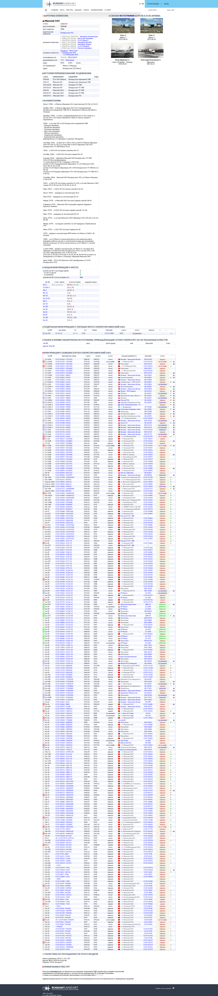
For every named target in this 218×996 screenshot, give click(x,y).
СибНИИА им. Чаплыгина (132, 784)
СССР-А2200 (60, 888)
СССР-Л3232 (60, 845)
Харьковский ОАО (129, 818)
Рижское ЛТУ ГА (129, 672)
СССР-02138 (60, 529)
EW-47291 (148, 697)
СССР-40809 (60, 620)
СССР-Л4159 (60, 781)
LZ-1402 (148, 597)
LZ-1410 (148, 636)
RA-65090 (148, 416)
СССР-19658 (60, 715)
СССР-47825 (60, 700)
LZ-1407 (148, 629)
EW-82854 (148, 611)
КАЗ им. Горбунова (127, 473)
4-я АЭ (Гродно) (83, 46)
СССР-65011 (60, 393)
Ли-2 (45, 290)
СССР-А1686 (60, 881)
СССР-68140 (60, 833)
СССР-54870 (60, 813)
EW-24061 (148, 722)
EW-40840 (148, 622)
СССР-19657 (60, 713)
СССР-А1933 (60, 847)
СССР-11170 (60, 670)
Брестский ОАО (128, 899)
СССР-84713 (60, 793)
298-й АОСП (72, 57)
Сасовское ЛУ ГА (129, 906)
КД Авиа (123, 393)
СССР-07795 (60, 604)
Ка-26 (45, 312)
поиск (86, 10)
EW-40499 (148, 661)
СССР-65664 (60, 359)
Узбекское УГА (128, 829)
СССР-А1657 (148, 858)
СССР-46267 (60, 684)
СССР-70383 (60, 591)
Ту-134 (45, 317)
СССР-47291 (60, 697)
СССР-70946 (60, 527)
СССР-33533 (60, 663)
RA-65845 (148, 382)
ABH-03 (148, 604)
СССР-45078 (60, 464)
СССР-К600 (148, 920)
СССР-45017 (60, 439)
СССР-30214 (60, 752)
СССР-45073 (60, 459)
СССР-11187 (60, 677)
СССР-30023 (60, 759)
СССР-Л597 (60, 874)
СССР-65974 (60, 373)
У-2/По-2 (46, 287)
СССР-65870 (60, 386)
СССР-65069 (60, 407)
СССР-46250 (60, 681)
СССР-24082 (60, 727)
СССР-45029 (60, 443)
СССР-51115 (60, 790)
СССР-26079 (60, 706)
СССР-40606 (60, 656)
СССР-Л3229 (60, 843)
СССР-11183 (60, 675)
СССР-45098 (60, 461)
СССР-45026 (60, 441)
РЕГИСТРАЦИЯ (153, 4)
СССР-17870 (60, 645)
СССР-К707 (60, 917)
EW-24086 (148, 729)
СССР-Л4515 (60, 788)
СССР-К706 (60, 933)
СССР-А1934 (60, 895)
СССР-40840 (60, 622)
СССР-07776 (60, 602)
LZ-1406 (148, 613)
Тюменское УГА (128, 824)
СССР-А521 (60, 856)
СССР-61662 (60, 502)
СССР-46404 (60, 690)
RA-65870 (148, 386)
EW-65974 (148, 373)
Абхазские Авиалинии (128, 604)
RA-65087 (148, 414)
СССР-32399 (60, 570)
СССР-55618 (60, 532)
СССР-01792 (60, 575)
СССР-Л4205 (60, 784)
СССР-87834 (60, 473)
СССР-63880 (60, 802)
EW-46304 (148, 695)
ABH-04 (148, 616)
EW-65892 (148, 389)
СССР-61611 (60, 479)
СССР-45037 (60, 445)
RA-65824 (148, 377)
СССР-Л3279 (60, 852)
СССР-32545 (60, 573)
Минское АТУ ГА (129, 591)
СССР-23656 (60, 543)
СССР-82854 (60, 611)
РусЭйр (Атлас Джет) (128, 414)
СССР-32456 (60, 568)
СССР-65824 (60, 377)
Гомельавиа (125, 364)
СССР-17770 (60, 829)
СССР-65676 (60, 364)
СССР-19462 (60, 738)
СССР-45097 (60, 457)
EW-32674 (148, 652)
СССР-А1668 (148, 836)
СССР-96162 (60, 557)
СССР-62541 (60, 625)
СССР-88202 (60, 475)
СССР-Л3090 (60, 877)
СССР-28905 (60, 541)
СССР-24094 (60, 731)
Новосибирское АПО (130, 457)
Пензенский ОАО (129, 886)
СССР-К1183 (60, 911)
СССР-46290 (60, 686)
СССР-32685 (60, 654)
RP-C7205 (148, 688)
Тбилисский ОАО (129, 371)
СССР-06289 (60, 552)
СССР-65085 (60, 411)
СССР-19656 (60, 745)
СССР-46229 (60, 679)
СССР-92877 (60, 550)
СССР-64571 (60, 770)
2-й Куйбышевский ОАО (131, 847)
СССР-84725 (60, 641)
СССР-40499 (60, 661)
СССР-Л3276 (60, 849)
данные (78, 10)
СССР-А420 (148, 886)
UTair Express (127, 684)
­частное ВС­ (122, 720)
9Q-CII (148, 713)
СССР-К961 (60, 922)
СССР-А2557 (60, 940)
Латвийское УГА (128, 890)
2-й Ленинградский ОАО (131, 479)
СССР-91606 (60, 491)
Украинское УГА (128, 836)
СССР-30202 (60, 761)
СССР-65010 (60, 391)
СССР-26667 (60, 702)
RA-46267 (148, 684)
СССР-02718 (60, 584)
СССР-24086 (60, 729)
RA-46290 (148, 686)
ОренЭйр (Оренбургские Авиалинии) (133, 402)
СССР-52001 (148, 482)
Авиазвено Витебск (85, 42)
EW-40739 (148, 618)
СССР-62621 (60, 627)
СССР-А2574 (60, 945)
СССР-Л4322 (60, 786)
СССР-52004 (60, 484)
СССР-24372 (60, 747)
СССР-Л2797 (148, 838)
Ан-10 (45, 304)
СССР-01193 (60, 520)
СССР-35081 (60, 577)
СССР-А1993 (60, 861)
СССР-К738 (60, 938)
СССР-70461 (60, 593)
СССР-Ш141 (148, 906)
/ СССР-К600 (61, 920)
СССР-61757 (60, 489)
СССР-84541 (60, 799)
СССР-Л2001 (60, 482)
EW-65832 (148, 380)
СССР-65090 (60, 416)
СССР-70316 (60, 588)
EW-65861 (148, 384)
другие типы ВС (49, 346)
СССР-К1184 (60, 913)
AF (102, 975)
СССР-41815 (60, 500)
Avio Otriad (124, 740)
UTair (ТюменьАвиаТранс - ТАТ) (131, 405)
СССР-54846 (60, 811)
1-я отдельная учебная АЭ (132, 509)
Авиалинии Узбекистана (129, 693)
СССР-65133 (60, 425)
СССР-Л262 (60, 899)
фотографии (126, 16)
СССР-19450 (60, 736)
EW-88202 (148, 475)
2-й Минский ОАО (129, 366)
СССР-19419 (60, 709)
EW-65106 (148, 420)
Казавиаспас (127, 407)
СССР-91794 (60, 545)
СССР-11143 (60, 666)
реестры (69, 10)
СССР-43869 (60, 514)
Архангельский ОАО (130, 820)
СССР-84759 (60, 643)
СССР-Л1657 (60, 858)
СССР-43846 (60, 518)
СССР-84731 (60, 804)
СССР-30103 (60, 756)
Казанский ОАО (128, 441)
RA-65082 (148, 409)
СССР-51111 (148, 788)
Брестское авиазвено (85, 38)
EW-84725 (148, 641)
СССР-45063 (60, 455)
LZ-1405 (148, 609)
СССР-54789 (60, 808)
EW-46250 (148, 681)
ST (97, 975)
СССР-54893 (60, 815)
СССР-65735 (60, 361)
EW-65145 (148, 427)
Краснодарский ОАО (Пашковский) (135, 924)
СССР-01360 (60, 548)
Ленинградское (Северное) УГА (133, 831)
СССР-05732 (60, 600)
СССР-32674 (60, 652)
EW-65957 (148, 368)
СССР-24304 (60, 720)
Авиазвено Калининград (89, 36)
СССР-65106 (60, 420)
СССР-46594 (60, 693)
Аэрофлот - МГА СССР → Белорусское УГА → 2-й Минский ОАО (69, 53)
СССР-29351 (60, 559)
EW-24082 (148, 727)
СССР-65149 (60, 430)
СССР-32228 (60, 566)
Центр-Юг (124, 423)
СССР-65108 (60, 423)
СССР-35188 (60, 579)
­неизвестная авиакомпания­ (127, 656)
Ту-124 (45, 306)
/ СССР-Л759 (61, 838)
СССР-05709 (60, 597)
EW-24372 (148, 747)
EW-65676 (148, 364)
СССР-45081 (60, 466)
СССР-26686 (60, 704)
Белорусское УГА (67, 33)
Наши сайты (152, 10)
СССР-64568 (60, 765)
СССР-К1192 (60, 936)
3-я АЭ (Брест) (83, 40)
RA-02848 (148, 663)
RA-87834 (148, 473)
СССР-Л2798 (60, 840)
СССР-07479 (60, 595)
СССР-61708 (60, 477)
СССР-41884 (60, 495)
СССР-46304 (60, 695)
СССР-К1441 (60, 947)
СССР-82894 (60, 613)
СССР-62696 (60, 629)
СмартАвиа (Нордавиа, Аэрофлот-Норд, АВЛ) (136, 409)
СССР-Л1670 (60, 863)
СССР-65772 (60, 434)
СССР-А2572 (60, 942)
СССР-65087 (60, 414)
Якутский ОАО (128, 484)
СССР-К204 (60, 924)
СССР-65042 (60, 400)
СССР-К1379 (60, 949)
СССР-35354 (60, 534)
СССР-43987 (60, 650)
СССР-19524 (60, 743)
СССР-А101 (60, 872)
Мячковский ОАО (129, 498)
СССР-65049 (60, 402)
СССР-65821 (60, 375)
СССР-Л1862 (60, 904)
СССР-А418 (60, 883)
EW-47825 (148, 700)
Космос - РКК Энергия (128, 391)
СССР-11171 (60, 672)
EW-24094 (148, 731)
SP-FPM (148, 702)
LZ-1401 (148, 593)
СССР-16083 (60, 609)
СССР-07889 (109, 333)
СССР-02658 (60, 582)
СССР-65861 (60, 384)
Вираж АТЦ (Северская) (129, 663)
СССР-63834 (60, 824)
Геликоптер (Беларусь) (128, 747)
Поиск (169, 10)
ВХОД (166, 4)
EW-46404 (148, 690)
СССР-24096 (60, 734)
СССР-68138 (60, 831)
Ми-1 (45, 301)
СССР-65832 (60, 380)
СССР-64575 (60, 768)
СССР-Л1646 (60, 507)
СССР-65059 (60, 405)
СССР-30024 (60, 754)
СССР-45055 (60, 450)
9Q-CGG (148, 715)
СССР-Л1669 (60, 902)
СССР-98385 (60, 525)
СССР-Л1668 (60, 836)
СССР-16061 (60, 607)
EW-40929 (148, 659)
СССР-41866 (60, 493)
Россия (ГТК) (125, 400)
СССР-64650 (60, 774)
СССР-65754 (60, 432)
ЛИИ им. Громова (128, 455)
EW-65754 (148, 432)
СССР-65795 (60, 436)
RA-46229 (148, 679)
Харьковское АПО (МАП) (131, 666)
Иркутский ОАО (129, 489)
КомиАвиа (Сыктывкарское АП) (131, 679)
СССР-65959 (60, 371)
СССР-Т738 (60, 854)
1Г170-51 (58, 333)
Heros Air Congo (128, 713)
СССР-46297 (60, 688)
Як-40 (45, 315)
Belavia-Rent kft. (126, 743)
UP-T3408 (148, 407)
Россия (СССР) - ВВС (128, 516)
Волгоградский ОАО (130, 788)
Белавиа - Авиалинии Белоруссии (132, 359)
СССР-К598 (60, 908)
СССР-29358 (60, 561)
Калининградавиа (127, 377)
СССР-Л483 (60, 892)
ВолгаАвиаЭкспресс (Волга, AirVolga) (133, 396)
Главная (54, 10)
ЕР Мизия (124, 593)
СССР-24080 (60, 725)
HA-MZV (148, 743)
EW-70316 (148, 588)
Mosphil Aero (125, 688)
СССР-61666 (60, 504)
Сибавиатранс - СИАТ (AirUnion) (132, 382)
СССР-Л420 (60, 886)
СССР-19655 (60, 711)
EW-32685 (148, 654)
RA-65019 (148, 396)
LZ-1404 (148, 607)
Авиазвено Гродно (84, 44)
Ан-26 (45, 320)
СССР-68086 (60, 638)
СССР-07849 (60, 616)
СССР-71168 (60, 820)
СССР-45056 (60, 452)
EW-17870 (148, 645)
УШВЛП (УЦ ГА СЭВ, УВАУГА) (133, 507)
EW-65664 (148, 359)
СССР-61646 (148, 507)
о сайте (108, 10)
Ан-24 (45, 309)
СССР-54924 (60, 631)
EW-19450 (148, 736)
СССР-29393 (60, 563)
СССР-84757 (60, 806)
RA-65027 (148, 398)
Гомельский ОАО (129, 529)
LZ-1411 (148, 638)
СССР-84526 (60, 797)
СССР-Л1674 (60, 867)
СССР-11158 (60, 668)
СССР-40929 (60, 659)
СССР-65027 (60, 398)
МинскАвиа (70, 60)
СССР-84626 (60, 634)
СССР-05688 (60, 511)
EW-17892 (148, 647)
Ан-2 (45, 285)
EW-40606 (148, 656)
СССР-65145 (60, 427)
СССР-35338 (60, 586)
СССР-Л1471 (60, 509)
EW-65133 (148, 425)
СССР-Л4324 (60, 822)
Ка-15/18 (46, 298)
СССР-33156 (60, 536)
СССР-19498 (60, 740)
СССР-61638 (60, 498)
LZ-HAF (148, 740)
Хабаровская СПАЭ (130, 502)
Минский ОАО (128, 361)
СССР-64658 (60, 772)
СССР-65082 (60, 409)
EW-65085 (148, 411)
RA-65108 (148, 423)
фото (62, 10)
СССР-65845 (60, 382)
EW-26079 (148, 706)
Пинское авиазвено (85, 48)
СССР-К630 (60, 915)
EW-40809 (148, 620)
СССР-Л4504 (60, 795)
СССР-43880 (60, 516)
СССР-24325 (60, 749)
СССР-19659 (60, 718)
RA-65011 (148, 393)
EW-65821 (148, 375)
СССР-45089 (60, 468)
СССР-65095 (60, 418)
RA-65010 (148, 391)
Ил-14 (45, 296)
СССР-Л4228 (60, 827)
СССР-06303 (60, 554)
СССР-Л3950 (60, 818)
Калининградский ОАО (131, 833)
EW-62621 (148, 627)
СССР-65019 (60, 396)
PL (100, 975)
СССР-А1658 (60, 870)
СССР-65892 (60, 389)
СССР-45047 (60, 448)
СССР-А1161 (60, 897)
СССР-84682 (60, 636)
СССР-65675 (60, 366)
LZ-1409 (148, 643)
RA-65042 (148, 400)
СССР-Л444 (60, 890)
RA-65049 (148, 402)
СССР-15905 (60, 538)
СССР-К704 (60, 931)
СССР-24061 (60, 722)
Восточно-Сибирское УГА (131, 477)
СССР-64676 (60, 777)
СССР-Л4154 (60, 779)
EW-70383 (148, 591)
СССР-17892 (60, 647)
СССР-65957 (60, 368)
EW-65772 (148, 434)
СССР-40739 (60, 618)
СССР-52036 (60, 486)
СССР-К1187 (60, 929)
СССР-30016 (60, 763)
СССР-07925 (60, 523)
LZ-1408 (148, 631)
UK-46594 (148, 693)
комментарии (97, 10)
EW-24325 (148, 749)
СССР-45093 (60, 470)
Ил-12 (45, 293)
